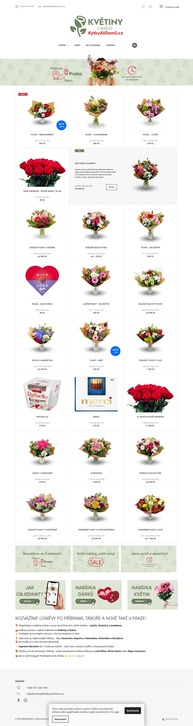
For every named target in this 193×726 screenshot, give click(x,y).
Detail (112, 187)
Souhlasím (133, 710)
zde (117, 711)
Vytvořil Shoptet (171, 719)
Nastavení (60, 719)
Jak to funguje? (76, 655)
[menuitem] (64, 45)
